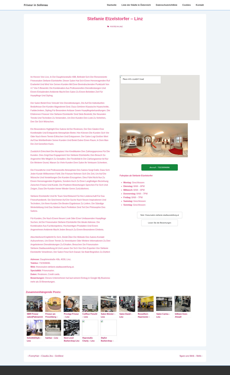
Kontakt (200, 5)
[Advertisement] (115, 50)
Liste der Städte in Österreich (136, 5)
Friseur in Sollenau (36, 5)
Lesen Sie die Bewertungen (159, 223)
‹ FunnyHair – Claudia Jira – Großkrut (45, 356)
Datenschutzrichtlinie (166, 5)
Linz (121, 27)
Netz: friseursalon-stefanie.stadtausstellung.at (159, 215)
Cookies (186, 5)
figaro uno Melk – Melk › (191, 356)
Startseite (111, 5)
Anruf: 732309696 (160, 167)
